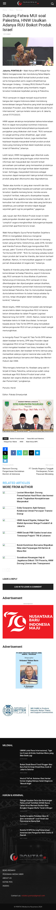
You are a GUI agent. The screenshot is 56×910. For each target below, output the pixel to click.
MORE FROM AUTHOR (18, 487)
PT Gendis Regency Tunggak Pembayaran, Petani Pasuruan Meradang (41, 471)
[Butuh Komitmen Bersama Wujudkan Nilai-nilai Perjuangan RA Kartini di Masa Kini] (9, 548)
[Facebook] (13, 452)
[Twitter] (19, 452)
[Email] (31, 452)
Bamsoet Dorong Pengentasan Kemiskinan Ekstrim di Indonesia (13, 471)
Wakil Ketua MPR (32, 442)
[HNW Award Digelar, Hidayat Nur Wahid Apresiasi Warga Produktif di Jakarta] (9, 523)
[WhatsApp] (25, 452)
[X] (5, 453)
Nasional (19, 10)
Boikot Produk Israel (17, 438)
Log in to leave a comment (28, 587)
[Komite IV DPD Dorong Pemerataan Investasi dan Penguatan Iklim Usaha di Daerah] (10, 834)
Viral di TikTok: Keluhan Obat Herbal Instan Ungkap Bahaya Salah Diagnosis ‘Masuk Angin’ (36, 781)
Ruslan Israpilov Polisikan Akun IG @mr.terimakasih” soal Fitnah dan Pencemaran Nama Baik (34, 818)
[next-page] (8, 570)
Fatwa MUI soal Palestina (35, 438)
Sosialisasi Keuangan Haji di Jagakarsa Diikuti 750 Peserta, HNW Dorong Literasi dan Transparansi (35, 560)
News (12, 10)
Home (5, 10)
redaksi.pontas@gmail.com (33, 895)
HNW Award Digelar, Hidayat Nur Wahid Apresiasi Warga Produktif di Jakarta (34, 523)
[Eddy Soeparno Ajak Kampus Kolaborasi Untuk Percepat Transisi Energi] (9, 510)
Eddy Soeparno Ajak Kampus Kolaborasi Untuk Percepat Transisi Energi (34, 510)
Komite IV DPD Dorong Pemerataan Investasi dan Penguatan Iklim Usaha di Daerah (36, 832)
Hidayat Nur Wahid (10, 442)
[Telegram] (37, 452)
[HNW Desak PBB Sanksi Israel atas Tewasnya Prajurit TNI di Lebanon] (9, 535)
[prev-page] (4, 570)
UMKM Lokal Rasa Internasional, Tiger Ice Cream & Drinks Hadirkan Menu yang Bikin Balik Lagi (36, 753)
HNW (21, 442)
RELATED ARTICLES (16, 483)
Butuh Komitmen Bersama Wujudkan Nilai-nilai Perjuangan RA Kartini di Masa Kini (35, 548)
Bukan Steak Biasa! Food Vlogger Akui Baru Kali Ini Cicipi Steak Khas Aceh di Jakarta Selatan (36, 767)
